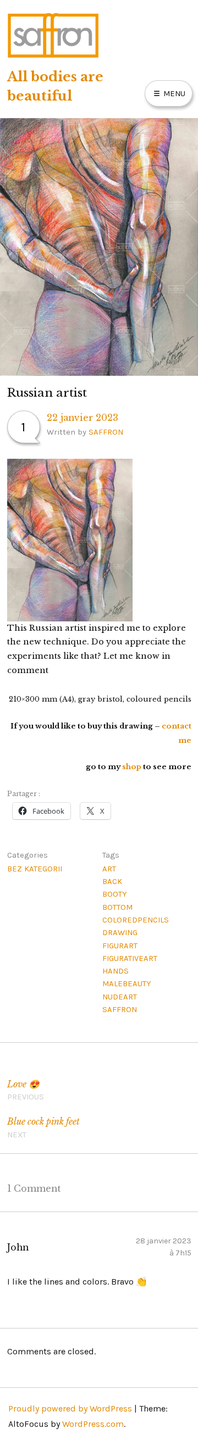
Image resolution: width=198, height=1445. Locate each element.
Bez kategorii (34, 869)
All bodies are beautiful (55, 86)
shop (132, 766)
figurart (120, 946)
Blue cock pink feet (43, 1127)
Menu (173, 93)
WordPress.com (93, 1424)
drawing (120, 932)
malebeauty (126, 983)
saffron (119, 1009)
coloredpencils (135, 920)
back (112, 881)
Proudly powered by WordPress (70, 1408)
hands (115, 971)
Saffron (106, 432)
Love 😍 (25, 1090)
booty (114, 894)
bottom (117, 907)
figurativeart (129, 958)
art (109, 869)
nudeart (119, 997)
